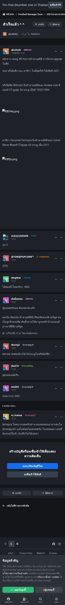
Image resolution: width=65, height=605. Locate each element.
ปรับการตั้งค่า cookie (48, 576)
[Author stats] (61, 51)
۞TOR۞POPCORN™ (22, 256)
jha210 (15, 365)
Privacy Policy (25, 553)
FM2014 (35, 34)
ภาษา (11, 553)
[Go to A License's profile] (6, 417)
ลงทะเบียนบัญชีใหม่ (32, 466)
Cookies (53, 553)
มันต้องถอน (17, 298)
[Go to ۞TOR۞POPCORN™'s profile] (6, 258)
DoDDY (15, 386)
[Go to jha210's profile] (6, 367)
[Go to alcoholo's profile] (4, 34)
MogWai (16, 277)
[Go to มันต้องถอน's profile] (6, 300)
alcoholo (13, 34)
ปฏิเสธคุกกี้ (48, 589)
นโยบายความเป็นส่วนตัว (15, 573)
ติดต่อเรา (41, 553)
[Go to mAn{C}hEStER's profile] (6, 237)
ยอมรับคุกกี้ (20, 589)
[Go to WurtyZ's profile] (6, 346)
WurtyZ (15, 344)
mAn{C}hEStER (19, 235)
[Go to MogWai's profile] (6, 279)
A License (16, 415)
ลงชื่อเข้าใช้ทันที (32, 474)
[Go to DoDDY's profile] (6, 388)
